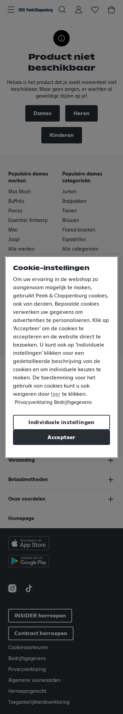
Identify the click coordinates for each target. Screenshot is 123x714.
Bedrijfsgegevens (73, 402)
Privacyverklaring (33, 402)
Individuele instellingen (61, 422)
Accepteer (61, 437)
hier (55, 394)
